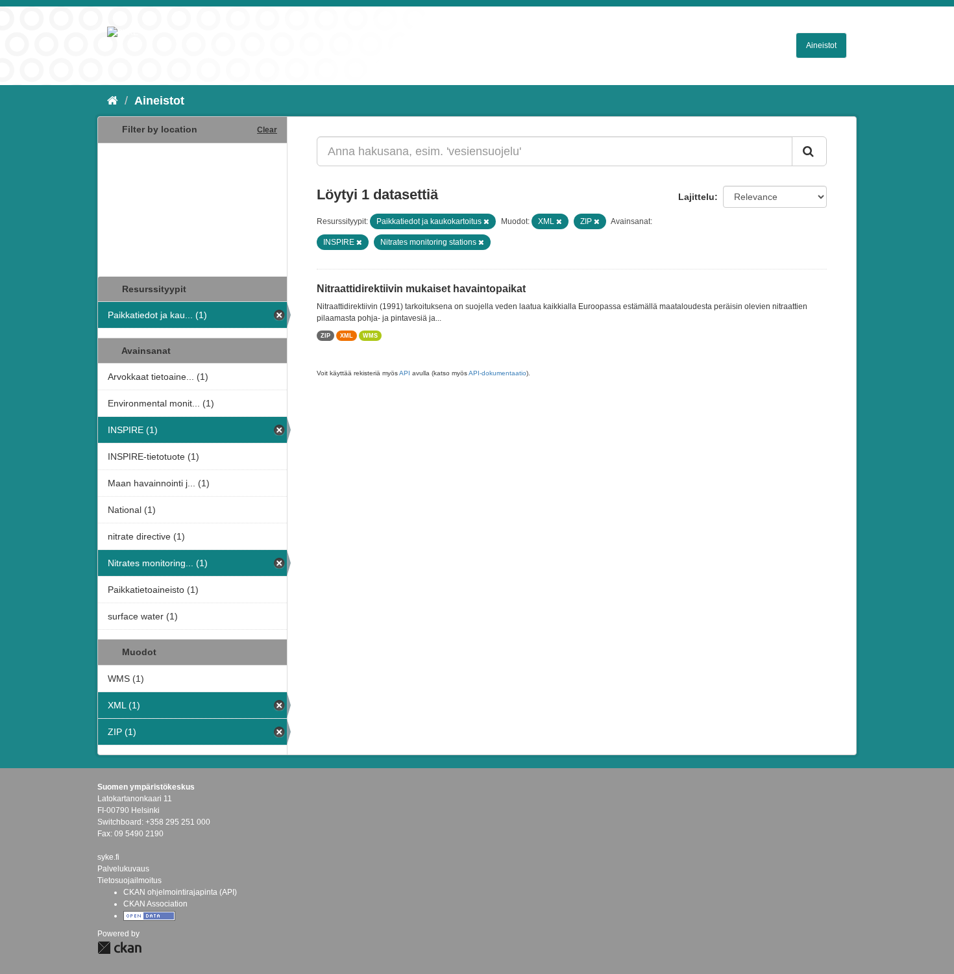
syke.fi (108, 857)
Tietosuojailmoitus (129, 880)
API (404, 373)
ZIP (325, 335)
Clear (267, 129)
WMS (370, 335)
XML (346, 335)
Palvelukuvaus (123, 868)
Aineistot (821, 45)
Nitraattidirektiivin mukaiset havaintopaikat (421, 288)
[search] (809, 151)
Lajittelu (696, 197)
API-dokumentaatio (497, 373)
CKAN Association (155, 903)
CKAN (119, 948)
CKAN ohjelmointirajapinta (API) (180, 892)
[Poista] (486, 221)
